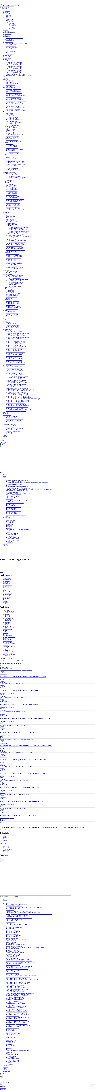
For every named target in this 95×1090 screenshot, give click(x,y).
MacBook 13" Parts (7, 330)
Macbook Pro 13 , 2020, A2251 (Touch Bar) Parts (17, 395)
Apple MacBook (7, 36)
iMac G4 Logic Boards (11, 189)
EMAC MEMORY (10, 497)
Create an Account (4, 1082)
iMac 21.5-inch (12, 26)
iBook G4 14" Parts (10, 86)
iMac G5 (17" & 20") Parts (12, 118)
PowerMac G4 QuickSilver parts (13, 431)
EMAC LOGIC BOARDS (12, 496)
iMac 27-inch (12, 28)
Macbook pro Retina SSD (12, 169)
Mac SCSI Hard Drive (11, 165)
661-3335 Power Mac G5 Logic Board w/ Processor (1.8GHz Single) (26, 746)
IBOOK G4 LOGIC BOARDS (13, 511)
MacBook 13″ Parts (7, 641)
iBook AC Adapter (10, 129)
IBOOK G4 (9, 528)
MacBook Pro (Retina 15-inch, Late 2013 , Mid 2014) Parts (20, 389)
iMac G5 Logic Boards (11, 191)
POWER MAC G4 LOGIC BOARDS (15, 998)
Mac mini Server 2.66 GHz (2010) (14, 268)
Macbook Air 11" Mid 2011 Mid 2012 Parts (16, 346)
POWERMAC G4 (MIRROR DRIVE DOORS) (17, 1017)
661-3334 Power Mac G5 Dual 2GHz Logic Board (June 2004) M (23, 773)
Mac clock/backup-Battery (12, 148)
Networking (6, 412)
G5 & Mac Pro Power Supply (13, 293)
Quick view (2, 672)
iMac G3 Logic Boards (11, 188)
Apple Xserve (6, 59)
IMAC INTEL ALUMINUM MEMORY (15, 944)
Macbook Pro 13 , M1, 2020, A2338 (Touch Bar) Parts (19, 397)
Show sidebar (3, 666)
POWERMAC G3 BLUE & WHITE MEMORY (17, 1014)
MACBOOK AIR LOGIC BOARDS (15, 985)
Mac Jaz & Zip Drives (8, 170)
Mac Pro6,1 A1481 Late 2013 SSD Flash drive (17, 164)
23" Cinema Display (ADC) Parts (14, 70)
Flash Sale (5, 78)
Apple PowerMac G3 (8, 55)
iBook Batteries (9, 144)
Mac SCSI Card (6, 318)
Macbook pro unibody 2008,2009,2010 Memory (20, 236)
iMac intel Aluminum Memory (13, 221)
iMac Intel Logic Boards (11, 192)
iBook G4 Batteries (13, 146)
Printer (4, 435)
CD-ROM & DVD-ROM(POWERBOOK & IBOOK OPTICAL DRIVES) (24, 488)
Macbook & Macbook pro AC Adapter (15, 134)
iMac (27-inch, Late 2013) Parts (13, 90)
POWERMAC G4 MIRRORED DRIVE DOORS (18, 1021)
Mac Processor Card (7, 310)
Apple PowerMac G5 (8, 58)
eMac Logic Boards (10, 184)
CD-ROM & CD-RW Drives (16, 282)
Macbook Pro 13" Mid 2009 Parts (17, 377)
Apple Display (6, 11)
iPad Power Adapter (10, 130)
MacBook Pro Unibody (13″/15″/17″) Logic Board (18, 991)
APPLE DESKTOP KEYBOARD (14, 481)
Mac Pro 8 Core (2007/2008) (13, 306)
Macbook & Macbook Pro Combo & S (15, 275)
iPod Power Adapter (10, 133)
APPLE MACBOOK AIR (12, 533)
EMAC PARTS (9, 499)
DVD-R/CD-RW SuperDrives (16, 283)
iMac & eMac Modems (11, 271)
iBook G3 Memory (10, 215)
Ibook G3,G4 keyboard (14, 176)
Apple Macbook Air (7, 39)
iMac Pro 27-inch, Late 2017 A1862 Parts (16, 110)
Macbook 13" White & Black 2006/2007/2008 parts (18, 337)
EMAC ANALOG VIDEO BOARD (15, 495)
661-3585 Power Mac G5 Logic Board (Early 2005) (19, 704)
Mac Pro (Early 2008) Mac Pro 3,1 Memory (19, 227)
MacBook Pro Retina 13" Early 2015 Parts (16, 411)
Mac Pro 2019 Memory (11, 224)
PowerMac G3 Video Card (12, 325)
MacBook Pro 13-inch (11, 44)
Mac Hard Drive (7, 156)
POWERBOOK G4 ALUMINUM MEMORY (17, 1009)
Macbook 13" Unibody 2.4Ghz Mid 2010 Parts (17, 335)
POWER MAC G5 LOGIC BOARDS (15, 999)
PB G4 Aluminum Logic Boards (16, 209)
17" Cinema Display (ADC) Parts (14, 63)
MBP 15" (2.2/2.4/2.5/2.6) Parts (13, 385)
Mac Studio (5, 321)
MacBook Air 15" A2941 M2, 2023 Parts (15, 362)
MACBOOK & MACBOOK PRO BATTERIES (17, 978)
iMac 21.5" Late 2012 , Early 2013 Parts (15, 95)
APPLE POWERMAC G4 (12, 539)
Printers (8, 532)
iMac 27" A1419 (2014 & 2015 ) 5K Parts (16, 103)
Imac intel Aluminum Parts (9, 87)
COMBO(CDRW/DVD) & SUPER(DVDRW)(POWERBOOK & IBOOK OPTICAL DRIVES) (29, 489)
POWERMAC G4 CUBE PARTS (14, 1018)
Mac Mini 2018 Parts (11, 260)
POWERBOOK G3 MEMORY (13, 1005)
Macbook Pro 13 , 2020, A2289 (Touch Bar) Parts (17, 396)
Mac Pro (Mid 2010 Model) (12, 302)
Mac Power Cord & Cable (9, 287)
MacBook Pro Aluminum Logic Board (15, 199)
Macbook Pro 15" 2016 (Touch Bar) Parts (16, 404)
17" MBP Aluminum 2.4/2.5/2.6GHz (14, 370)
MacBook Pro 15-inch (11, 46)
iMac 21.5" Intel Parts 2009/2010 (14, 93)
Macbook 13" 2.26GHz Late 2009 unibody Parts (17, 333)
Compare (5, 1069)
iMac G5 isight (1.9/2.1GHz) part (14, 119)
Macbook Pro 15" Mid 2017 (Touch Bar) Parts (17, 407)
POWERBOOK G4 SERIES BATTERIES (16, 1010)
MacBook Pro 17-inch (11, 48)
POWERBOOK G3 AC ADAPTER (14, 1002)
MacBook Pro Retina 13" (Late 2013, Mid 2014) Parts (18, 409)
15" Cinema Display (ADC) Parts (14, 62)
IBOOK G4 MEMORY (11, 512)
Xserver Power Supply (11, 298)
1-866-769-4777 (4, 4)
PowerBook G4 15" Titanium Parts (14, 421)
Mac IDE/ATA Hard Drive (12, 160)
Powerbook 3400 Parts (11, 416)
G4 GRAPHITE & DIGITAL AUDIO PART (16, 500)
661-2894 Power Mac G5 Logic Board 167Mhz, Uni (18, 815)
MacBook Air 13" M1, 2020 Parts (14, 357)
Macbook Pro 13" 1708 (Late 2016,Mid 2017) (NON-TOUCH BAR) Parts (23, 399)
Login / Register (6, 1071)
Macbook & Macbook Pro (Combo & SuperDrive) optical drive (21, 975)
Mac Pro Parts (6, 299)
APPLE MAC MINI (11, 534)
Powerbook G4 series (14, 153)
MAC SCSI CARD (10, 971)
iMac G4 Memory (10, 219)
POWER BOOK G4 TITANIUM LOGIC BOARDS (18, 995)
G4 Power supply (10, 291)
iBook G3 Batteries (13, 145)
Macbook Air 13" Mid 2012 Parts (14, 360)
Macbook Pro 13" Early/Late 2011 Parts (18, 376)
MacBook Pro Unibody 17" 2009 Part (15, 381)
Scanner (5, 436)
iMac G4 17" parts (13, 117)
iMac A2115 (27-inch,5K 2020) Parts (14, 109)
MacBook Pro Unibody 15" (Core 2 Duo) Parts (17, 380)
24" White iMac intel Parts (15, 125)
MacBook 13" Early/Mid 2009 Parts (14, 334)
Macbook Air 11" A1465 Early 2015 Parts (16, 342)
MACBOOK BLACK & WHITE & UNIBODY (17, 529)
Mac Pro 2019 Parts (10, 305)
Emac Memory (9, 213)
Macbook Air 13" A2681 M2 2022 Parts (15, 348)
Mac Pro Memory (10, 225)
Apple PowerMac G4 (8, 56)
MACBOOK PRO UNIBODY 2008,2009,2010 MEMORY (20, 993)
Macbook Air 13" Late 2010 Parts (14, 356)
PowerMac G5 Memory (11, 251)
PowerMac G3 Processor (12, 315)
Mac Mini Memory (10, 223)
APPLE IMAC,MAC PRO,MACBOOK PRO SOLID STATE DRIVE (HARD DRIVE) (27, 482)
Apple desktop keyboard (11, 173)
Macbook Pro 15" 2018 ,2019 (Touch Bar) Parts (17, 405)
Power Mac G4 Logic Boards (13, 204)
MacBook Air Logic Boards (12, 196)
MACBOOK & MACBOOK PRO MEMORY (17, 983)
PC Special (5, 413)
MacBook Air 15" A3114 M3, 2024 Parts (15, 364)
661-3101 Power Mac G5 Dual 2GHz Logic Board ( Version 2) (23, 801)
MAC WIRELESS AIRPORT (13, 974)
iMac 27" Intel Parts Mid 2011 (13, 106)
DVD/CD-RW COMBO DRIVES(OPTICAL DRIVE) (19, 493)
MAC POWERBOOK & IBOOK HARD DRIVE (18, 959)
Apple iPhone (6, 31)
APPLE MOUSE (10, 485)
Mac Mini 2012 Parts (11, 259)
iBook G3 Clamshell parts (12, 83)
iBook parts (5, 79)
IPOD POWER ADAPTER (12, 951)
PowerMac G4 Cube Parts (12, 429)
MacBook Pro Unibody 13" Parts (14, 373)
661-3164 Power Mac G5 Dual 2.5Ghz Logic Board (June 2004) (23, 677)
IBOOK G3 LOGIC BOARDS (13, 507)
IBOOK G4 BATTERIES (12, 509)
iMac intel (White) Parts (11, 121)
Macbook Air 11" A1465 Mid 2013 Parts (15, 344)
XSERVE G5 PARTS (11, 1029)
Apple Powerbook (7, 50)
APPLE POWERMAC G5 (12, 540)
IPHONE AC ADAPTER (12, 950)
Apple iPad (5, 30)
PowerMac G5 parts (10, 432)
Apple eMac (6, 12)
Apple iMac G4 (9, 20)
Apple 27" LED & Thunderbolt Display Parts (16, 74)
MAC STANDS (10, 1034)
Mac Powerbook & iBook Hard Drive (15, 161)
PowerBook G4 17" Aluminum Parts (14, 423)
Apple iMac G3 (9, 19)
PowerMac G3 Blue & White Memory (15, 244)
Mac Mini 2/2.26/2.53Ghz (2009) (14, 256)
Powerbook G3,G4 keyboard (16, 178)
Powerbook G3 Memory (11, 238)
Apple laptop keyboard (11, 174)
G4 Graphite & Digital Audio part (14, 425)
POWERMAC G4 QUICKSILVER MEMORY (17, 1022)
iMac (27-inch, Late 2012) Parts (13, 89)
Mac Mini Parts (6, 252)
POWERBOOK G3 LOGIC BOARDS (15, 1004)
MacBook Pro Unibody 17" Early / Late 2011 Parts (18, 382)
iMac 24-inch (12, 27)
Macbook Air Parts (7, 339)
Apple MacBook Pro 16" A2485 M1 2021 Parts (17, 388)
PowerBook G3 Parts (11, 417)
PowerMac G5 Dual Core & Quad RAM (15, 250)
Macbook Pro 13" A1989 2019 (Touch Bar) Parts (17, 401)
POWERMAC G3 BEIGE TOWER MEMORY (17, 1013)
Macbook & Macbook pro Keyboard (17, 177)
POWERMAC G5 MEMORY (13, 1026)
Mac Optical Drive (7, 274)
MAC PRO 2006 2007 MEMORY (14, 963)
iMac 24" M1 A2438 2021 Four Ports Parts (16, 101)
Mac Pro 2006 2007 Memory (16, 228)
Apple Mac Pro (6, 35)
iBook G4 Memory (10, 216)
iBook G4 (8, 16)
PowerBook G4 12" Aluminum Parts (14, 419)
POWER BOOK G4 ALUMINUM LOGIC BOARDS (19, 994)
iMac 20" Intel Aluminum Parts (13, 91)
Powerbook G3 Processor (12, 314)
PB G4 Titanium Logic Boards (16, 211)
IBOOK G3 (9, 526)
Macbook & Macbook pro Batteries (14, 149)
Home (1, 660)
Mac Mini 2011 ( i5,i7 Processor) (13, 258)
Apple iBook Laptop (8, 13)
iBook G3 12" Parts (10, 81)
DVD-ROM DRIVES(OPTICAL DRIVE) (16, 492)
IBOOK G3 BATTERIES (12, 505)
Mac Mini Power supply (11, 297)
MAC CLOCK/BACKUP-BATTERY (15, 953)
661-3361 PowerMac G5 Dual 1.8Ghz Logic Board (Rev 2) (21, 787)
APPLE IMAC (9, 543)
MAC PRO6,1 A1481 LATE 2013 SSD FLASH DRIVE (19, 970)
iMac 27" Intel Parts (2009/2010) (13, 102)
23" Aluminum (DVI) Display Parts (14, 68)
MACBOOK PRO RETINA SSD (14, 990)
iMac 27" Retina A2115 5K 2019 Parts (15, 107)
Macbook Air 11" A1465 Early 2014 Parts (16, 341)
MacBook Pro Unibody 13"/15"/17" (14, 201)
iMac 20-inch (12, 24)
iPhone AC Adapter (10, 132)
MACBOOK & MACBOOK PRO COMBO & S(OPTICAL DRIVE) (22, 979)
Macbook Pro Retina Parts (9, 386)
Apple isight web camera (9, 32)
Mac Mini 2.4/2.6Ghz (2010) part (14, 255)
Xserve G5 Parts (10, 433)
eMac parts (5, 77)
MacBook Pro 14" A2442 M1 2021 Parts (15, 403)
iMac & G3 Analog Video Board (13, 141)
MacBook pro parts (7, 365)
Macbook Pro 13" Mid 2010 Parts (17, 378)
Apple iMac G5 (9, 22)
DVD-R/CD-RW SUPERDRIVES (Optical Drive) (18, 491)
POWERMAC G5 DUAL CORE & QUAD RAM (18, 1025)
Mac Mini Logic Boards (11, 193)
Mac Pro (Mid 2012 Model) (12, 303)
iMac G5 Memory (10, 220)
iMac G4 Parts (9, 114)
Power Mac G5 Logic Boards (13, 205)
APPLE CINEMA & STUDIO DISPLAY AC (17, 480)
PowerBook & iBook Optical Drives (14, 276)
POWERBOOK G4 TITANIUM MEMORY (16, 1012)
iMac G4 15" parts (13, 115)
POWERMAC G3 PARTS (12, 1016)
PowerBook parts (7, 415)
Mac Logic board (7, 183)
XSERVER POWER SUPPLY (13, 1030)
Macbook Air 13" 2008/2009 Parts (14, 349)
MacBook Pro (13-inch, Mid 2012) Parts (18, 374)
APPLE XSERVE (10, 521)
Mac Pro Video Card (11, 323)
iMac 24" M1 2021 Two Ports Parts (14, 99)
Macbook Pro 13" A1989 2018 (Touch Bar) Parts (17, 400)
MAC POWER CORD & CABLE (14, 1033)
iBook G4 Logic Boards (11, 187)
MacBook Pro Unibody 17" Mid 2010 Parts (16, 384)
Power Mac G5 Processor (12, 313)
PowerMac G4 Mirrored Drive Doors (14, 247)
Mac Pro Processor (10, 311)
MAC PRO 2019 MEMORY (13, 965)
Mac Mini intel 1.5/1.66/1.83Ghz (13, 262)
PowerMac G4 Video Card (12, 326)
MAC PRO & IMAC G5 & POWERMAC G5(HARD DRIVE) (21, 962)
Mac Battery (6, 142)
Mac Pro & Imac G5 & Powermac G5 (15, 162)
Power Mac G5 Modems (12, 272)
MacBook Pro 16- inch (11, 47)
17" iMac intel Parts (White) (15, 122)
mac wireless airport (7, 329)
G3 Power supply (10, 290)
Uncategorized (6, 437)
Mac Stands (5, 319)
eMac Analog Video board (12, 140)
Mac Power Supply (7, 289)
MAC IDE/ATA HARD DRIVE (13, 954)
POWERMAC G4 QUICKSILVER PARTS (16, 1024)
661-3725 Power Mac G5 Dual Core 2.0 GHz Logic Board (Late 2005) (25, 718)
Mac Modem (6, 270)
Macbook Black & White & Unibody (14, 38)
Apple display (9, 530)
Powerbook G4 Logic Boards (13, 208)
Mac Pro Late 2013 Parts (12, 309)
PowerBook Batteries (11, 150)
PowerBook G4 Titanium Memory (17, 242)
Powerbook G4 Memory (11, 239)
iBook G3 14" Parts (10, 82)
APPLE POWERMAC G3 (12, 537)
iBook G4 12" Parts (10, 85)
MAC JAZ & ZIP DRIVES (12, 955)
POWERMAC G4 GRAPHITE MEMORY (16, 1020)
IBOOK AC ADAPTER (12, 504)
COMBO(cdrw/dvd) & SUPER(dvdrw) (18, 279)
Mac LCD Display (7, 181)
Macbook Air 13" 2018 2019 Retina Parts (15, 352)
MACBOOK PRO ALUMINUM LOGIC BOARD (18, 987)
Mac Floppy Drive (7, 154)
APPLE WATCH (10, 536)
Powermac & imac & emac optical (14, 280)
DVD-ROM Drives (13, 284)
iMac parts (5, 111)
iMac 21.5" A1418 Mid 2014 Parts (14, 94)
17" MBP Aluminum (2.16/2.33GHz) (14, 369)
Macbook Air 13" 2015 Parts (12, 350)
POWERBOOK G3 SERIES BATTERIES (16, 1006)
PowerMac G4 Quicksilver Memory (14, 248)
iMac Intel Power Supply (12, 295)
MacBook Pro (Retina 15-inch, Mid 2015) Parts (17, 392)
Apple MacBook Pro (8, 42)
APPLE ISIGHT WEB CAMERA (14, 484)
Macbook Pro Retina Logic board (14, 200)
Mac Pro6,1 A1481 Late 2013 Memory (18, 232)
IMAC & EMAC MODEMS (13, 513)
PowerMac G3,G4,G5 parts (9, 424)
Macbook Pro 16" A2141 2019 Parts (14, 408)
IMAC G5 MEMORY (11, 943)
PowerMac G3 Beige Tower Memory (15, 243)
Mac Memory (6, 212)
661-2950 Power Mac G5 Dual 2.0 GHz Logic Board (19, 691)
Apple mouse (9, 180)
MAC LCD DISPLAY (11, 1032)
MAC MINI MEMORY (11, 957)
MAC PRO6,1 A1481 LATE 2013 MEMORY (17, 969)
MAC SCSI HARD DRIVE (12, 973)
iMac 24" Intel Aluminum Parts (13, 98)
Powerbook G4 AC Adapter (12, 137)
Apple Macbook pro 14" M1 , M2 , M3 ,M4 (16, 43)
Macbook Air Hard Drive (12, 168)
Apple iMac (6, 17)
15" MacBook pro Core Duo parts (14, 366)
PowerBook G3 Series (14, 152)
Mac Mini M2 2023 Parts (12, 266)
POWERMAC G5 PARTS (12, 1028)
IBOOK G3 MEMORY (11, 508)
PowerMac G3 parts (10, 427)
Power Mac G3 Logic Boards (13, 203)
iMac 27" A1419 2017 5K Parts (13, 105)
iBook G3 (8, 15)
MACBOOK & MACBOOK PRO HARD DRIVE (18, 981)
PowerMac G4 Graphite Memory (14, 246)
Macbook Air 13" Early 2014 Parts (14, 354)
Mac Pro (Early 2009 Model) (13, 301)
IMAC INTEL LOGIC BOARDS (14, 946)
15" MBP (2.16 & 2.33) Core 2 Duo (14, 368)
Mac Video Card (7, 322)
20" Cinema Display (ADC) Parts (14, 66)
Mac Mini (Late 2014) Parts (12, 254)
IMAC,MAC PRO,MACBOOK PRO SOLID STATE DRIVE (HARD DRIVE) (25, 947)
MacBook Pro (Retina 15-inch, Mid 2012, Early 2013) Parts (20, 390)
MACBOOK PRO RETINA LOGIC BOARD (17, 989)
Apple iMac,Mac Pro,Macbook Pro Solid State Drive (21, 158)
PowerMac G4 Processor (12, 317)
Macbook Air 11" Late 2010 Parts (14, 345)
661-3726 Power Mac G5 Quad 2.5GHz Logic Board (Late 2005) (23, 760)
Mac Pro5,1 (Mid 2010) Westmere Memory (19, 231)
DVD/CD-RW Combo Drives (16, 286)
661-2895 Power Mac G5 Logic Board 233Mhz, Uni (18, 732)
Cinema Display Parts (8, 60)
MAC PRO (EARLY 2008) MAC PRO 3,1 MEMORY (19, 961)
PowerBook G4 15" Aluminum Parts (14, 420)
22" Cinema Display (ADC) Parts (14, 67)
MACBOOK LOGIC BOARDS (13, 986)
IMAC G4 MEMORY (11, 942)
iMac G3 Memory (10, 217)
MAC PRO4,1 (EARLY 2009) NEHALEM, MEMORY (19, 966)
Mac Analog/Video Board (9, 138)
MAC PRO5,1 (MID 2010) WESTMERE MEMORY (18, 967)
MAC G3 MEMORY (11, 516)
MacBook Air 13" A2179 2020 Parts (14, 353)
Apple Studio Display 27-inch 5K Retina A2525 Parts (18, 75)
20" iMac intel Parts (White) (15, 123)
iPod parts (5, 649)
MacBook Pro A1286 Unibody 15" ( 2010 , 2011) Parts (19, 372)
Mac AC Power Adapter (8, 126)
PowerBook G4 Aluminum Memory (17, 240)
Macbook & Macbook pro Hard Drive (15, 166)
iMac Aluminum (10, 23)
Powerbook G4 (9, 52)
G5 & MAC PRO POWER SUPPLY (15, 503)
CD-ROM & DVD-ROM (15, 278)
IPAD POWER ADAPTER (12, 948)
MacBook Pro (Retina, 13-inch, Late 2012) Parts (17, 393)
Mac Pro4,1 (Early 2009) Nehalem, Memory (19, 229)
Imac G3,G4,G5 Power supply (13, 294)
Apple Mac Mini (7, 34)
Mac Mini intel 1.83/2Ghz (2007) (14, 263)
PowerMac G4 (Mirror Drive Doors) (14, 428)
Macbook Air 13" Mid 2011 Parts (14, 358)
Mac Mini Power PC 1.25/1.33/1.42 (14, 267)
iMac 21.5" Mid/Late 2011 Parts (13, 97)
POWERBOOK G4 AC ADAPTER (14, 1008)
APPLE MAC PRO (10, 524)
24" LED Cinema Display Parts (13, 71)
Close (1, 572)
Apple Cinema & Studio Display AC (14, 128)
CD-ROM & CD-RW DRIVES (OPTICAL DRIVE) (18, 486)
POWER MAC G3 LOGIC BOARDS (15, 997)
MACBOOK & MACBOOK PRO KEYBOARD (18, 982)
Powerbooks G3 (10, 54)
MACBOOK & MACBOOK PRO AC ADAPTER (18, 977)
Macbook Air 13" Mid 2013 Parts (14, 361)
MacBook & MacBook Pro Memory (14, 234)
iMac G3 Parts (9, 113)
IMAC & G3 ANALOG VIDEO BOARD (16, 515)
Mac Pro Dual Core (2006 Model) (14, 307)
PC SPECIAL (9, 541)
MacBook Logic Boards (11, 197)
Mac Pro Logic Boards (11, 195)
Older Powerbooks (10, 51)
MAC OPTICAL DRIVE (12, 958)
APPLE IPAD (9, 522)
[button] (2, 682)
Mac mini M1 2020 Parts (12, 264)
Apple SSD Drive (10, 157)
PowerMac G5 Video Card (12, 327)
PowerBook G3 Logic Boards (13, 207)
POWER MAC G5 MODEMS (13, 1001)
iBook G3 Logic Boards (11, 185)
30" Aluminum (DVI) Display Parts (14, 72)
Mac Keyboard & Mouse (9, 172)
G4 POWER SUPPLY (11, 501)
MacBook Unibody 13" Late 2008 (14, 338)
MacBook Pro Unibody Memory (13, 235)
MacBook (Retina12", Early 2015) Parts (15, 331)
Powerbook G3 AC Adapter (12, 136)
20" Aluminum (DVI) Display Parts (14, 64)
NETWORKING (10, 1036)
